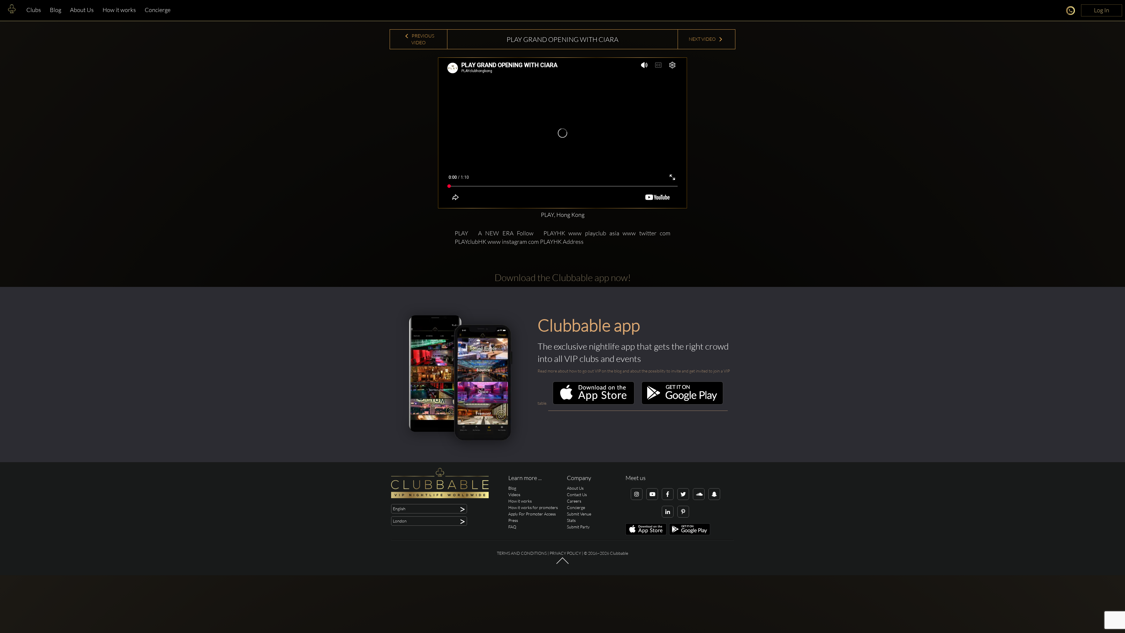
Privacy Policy (565, 553)
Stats (571, 520)
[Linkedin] (668, 512)
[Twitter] (683, 494)
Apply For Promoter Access (532, 513)
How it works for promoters (533, 507)
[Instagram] (636, 494)
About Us (82, 9)
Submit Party (578, 526)
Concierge (158, 9)
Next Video (703, 39)
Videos (514, 494)
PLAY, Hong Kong (562, 214)
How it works (119, 9)
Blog (55, 9)
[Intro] (562, 563)
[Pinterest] (683, 512)
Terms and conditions (522, 553)
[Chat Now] (1072, 11)
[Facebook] (668, 494)
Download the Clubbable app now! (563, 277)
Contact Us (577, 494)
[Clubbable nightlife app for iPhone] (594, 403)
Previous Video (422, 39)
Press (513, 520)
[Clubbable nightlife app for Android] (682, 403)
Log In (1101, 10)
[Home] (11, 10)
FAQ (512, 526)
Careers (574, 500)
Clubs (33, 9)
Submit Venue (579, 513)
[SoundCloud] (699, 494)
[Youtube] (652, 494)
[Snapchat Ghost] (714, 494)
